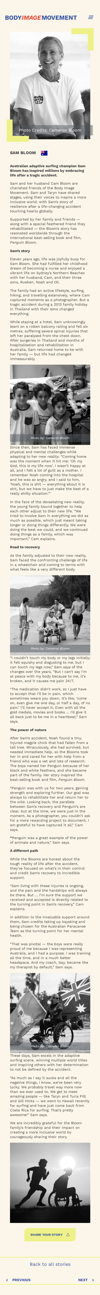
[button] (91, 17)
